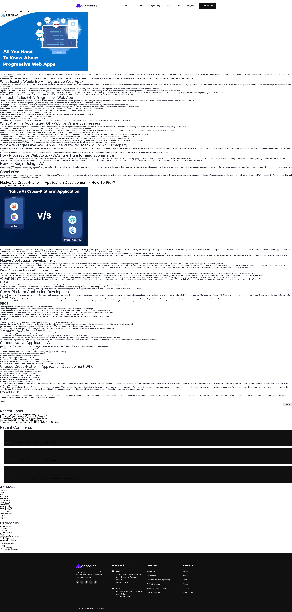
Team (168, 5)
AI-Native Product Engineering (158, 580)
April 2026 (4, 496)
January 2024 (5, 502)
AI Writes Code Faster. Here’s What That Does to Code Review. (24, 418)
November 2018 (6, 510)
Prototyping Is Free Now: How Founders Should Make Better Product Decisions (30, 422)
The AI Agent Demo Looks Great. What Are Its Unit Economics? (23, 416)
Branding (3, 528)
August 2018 (4, 516)
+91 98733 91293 (122, 582)
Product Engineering (7, 538)
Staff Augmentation (7, 544)
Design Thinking (6, 532)
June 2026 (4, 492)
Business (3, 530)
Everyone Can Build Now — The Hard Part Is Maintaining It (22, 420)
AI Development (153, 575)
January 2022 (5, 506)
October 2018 (5, 512)
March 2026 (4, 498)
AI (126, 5)
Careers (186, 571)
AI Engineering (5, 526)
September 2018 (6, 514)
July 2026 (3, 490)
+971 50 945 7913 (123, 597)
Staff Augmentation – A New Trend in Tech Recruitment (38, 442)
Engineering (155, 5)
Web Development (154, 592)
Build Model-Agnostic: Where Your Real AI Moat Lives (20, 414)
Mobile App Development (9, 536)
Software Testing (6, 542)
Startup (2, 546)
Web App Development (9, 550)
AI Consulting (152, 571)
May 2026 (4, 494)
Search (2, 402)
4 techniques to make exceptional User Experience (38, 460)
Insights (190, 5)
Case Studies (138, 5)
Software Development (8, 540)
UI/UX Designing (6, 548)
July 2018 (3, 518)
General (3, 534)
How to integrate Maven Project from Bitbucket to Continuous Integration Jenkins (49, 478)
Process (186, 584)
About (178, 5)
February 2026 (5, 500)
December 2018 (6, 508)
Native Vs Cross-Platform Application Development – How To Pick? (57, 182)
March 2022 (4, 504)
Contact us (208, 5)
